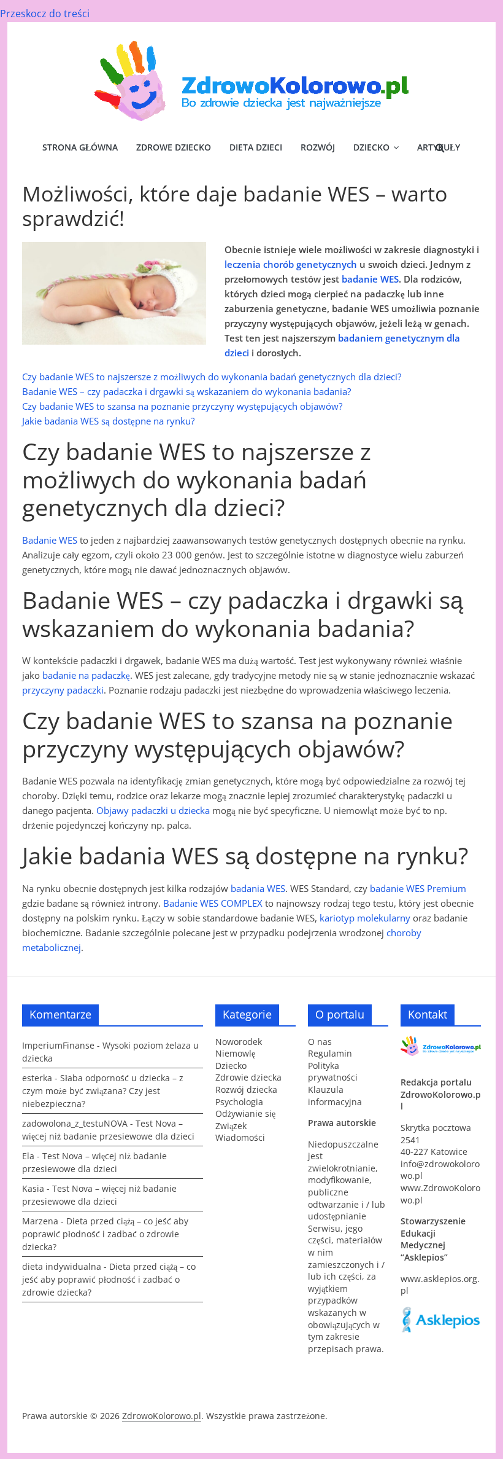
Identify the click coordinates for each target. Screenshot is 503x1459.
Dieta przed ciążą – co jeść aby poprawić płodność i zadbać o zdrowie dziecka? (105, 1234)
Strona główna (80, 147)
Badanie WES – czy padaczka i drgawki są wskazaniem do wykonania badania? (186, 391)
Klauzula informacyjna (335, 1096)
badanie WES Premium (418, 888)
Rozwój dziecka (246, 1089)
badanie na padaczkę (86, 675)
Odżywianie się (245, 1113)
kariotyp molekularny (365, 918)
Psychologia (239, 1102)
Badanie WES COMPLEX (213, 903)
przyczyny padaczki (63, 690)
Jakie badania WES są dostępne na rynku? (108, 421)
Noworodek (238, 1041)
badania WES (258, 888)
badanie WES (370, 279)
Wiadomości (240, 1137)
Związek (231, 1126)
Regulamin (330, 1053)
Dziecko (371, 147)
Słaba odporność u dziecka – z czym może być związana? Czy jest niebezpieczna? (102, 1090)
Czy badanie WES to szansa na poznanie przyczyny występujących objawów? (182, 406)
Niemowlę (235, 1053)
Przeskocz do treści (45, 13)
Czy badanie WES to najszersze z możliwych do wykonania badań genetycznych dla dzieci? (211, 376)
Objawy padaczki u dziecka (153, 810)
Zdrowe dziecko (173, 147)
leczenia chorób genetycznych (291, 264)
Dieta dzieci (255, 147)
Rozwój (318, 147)
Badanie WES (49, 540)
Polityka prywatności (333, 1072)
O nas (320, 1041)
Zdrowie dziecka (248, 1077)
